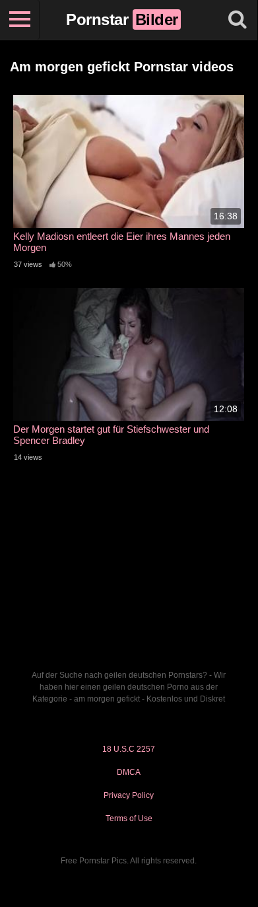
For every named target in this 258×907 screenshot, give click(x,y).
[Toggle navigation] (20, 20)
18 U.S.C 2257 (128, 749)
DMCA (129, 772)
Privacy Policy (129, 795)
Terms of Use (129, 818)
